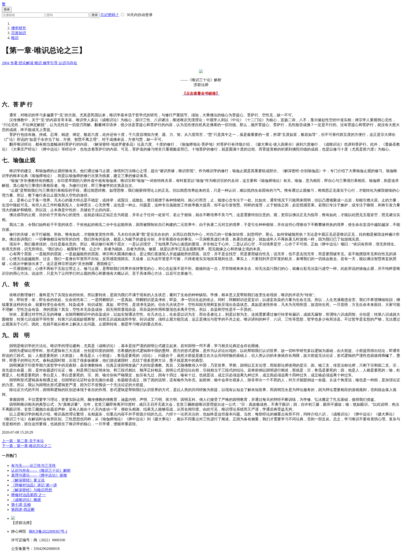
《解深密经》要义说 (28, 480)
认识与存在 (68, 63)
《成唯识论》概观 (26, 500)
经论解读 (26, 63)
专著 (14, 63)
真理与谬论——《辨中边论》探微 (39, 475)
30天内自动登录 (139, 15)
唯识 (15, 38)
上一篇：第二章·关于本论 (23, 441)
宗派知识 (18, 33)
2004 (6, 63)
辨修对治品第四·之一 (28, 495)
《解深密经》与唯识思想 (31, 490)
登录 (95, 15)
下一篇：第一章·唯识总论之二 (26, 446)
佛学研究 (18, 28)
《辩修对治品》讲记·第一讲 (34, 485)
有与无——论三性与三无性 (33, 466)
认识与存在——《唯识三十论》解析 (41, 470)
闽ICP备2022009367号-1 (48, 531)
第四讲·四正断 (23, 510)
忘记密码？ (109, 15)
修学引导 (51, 63)
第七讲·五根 (21, 505)
